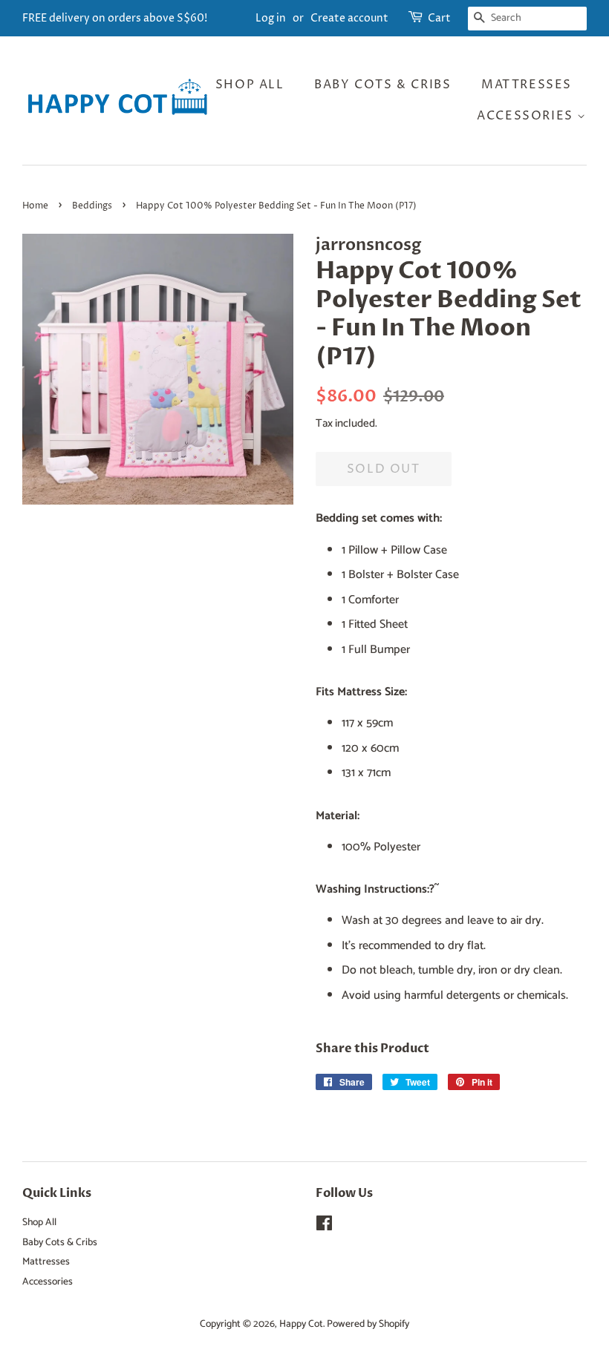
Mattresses (526, 84)
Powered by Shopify (368, 1324)
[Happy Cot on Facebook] (324, 1226)
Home (35, 206)
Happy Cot (301, 1324)
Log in (270, 18)
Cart (439, 18)
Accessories (527, 116)
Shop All (249, 84)
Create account (349, 18)
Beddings (92, 206)
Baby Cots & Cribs (382, 84)
